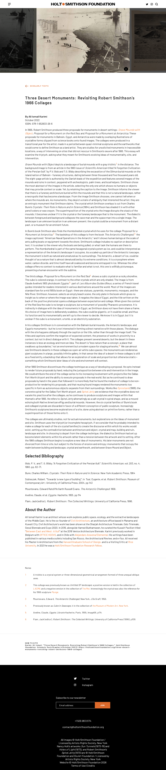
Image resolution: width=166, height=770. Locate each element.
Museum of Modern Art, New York (112, 605)
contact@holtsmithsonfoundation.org (83, 726)
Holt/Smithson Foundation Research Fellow (78, 545)
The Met (86, 588)
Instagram (87, 685)
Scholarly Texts (39, 86)
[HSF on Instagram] (152, 4)
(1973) (70, 749)
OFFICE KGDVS (48, 534)
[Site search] (156, 4)
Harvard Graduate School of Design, (82, 541)
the (94, 605)
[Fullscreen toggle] (33, 69)
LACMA (37, 588)
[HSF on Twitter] (147, 4)
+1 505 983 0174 (83, 720)
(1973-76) (93, 746)
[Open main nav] (9, 4)
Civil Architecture (80, 520)
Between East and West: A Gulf (42, 531)
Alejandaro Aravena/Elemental (91, 534)
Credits (91, 765)
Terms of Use (78, 765)
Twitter (86, 678)
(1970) (71, 752)
